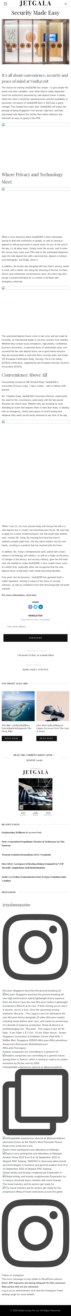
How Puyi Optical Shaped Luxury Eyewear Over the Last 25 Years (52, 728)
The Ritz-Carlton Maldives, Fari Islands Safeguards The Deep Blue (16, 728)
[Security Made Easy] (35, 41)
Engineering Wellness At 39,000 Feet (21, 832)
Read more (12, 738)
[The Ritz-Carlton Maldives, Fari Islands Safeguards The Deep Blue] (18, 706)
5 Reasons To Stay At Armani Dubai (36, 655)
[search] (66, 3)
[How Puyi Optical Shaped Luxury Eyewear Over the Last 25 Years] (52, 706)
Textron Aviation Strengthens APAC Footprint (26, 854)
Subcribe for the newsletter (35, 619)
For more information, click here (19, 595)
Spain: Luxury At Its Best (35, 669)
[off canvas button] (5, 4)
